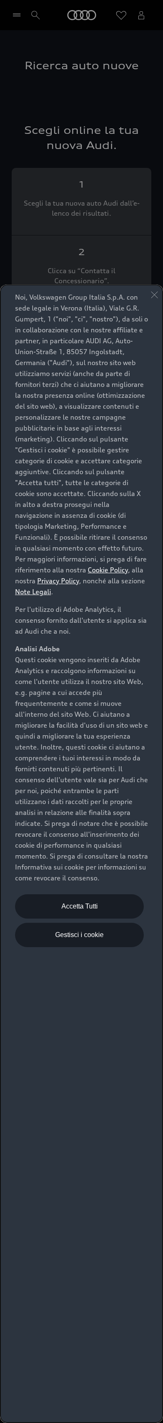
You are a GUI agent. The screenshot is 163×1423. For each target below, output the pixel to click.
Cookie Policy (108, 570)
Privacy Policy (58, 581)
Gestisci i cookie (79, 934)
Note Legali (33, 591)
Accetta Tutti (79, 906)
